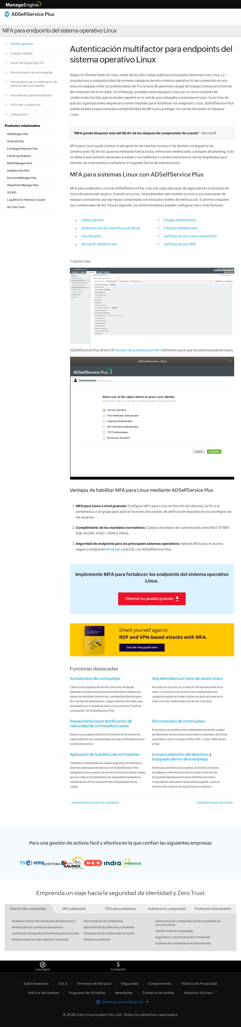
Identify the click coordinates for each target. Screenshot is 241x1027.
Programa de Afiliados (87, 992)
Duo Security (91, 236)
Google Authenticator (180, 220)
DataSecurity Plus (18, 170)
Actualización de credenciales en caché (109, 933)
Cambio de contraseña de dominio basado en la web (45, 933)
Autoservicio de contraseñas (95, 678)
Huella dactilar (92, 220)
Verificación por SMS (180, 244)
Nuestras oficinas (198, 992)
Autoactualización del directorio (180, 754)
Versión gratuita (22, 43)
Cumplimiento (160, 983)
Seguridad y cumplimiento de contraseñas (182, 937)
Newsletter (124, 992)
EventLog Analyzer (19, 156)
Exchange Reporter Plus (22, 148)
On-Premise (26, 199)
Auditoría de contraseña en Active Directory (183, 943)
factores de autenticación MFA (138, 350)
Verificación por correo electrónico (190, 236)
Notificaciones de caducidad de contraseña (40, 939)
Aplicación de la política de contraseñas (105, 754)
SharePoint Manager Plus (23, 185)
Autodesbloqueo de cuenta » (215, 802)
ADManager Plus (17, 134)
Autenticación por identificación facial (110, 228)
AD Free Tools (16, 207)
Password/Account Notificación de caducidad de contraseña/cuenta (101, 723)
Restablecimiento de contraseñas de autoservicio (43, 921)
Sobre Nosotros (36, 983)
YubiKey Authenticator (181, 228)
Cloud (40, 199)
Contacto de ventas (158, 992)
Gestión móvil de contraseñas (174, 931)
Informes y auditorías (97, 939)
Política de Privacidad (199, 983)
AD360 (11, 192)
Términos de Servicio (94, 983)
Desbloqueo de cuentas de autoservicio (37, 927)
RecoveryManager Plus (21, 178)
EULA (62, 983)
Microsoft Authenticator (99, 244)
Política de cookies (43, 992)
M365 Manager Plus (19, 163)
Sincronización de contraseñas (103, 921)
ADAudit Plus (15, 141)
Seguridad (129, 983)
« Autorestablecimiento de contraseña (94, 802)
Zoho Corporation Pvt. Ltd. (99, 1015)
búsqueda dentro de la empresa (180, 759)
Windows (113, 549)
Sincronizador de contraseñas (178, 721)
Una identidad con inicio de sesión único (187, 678)
